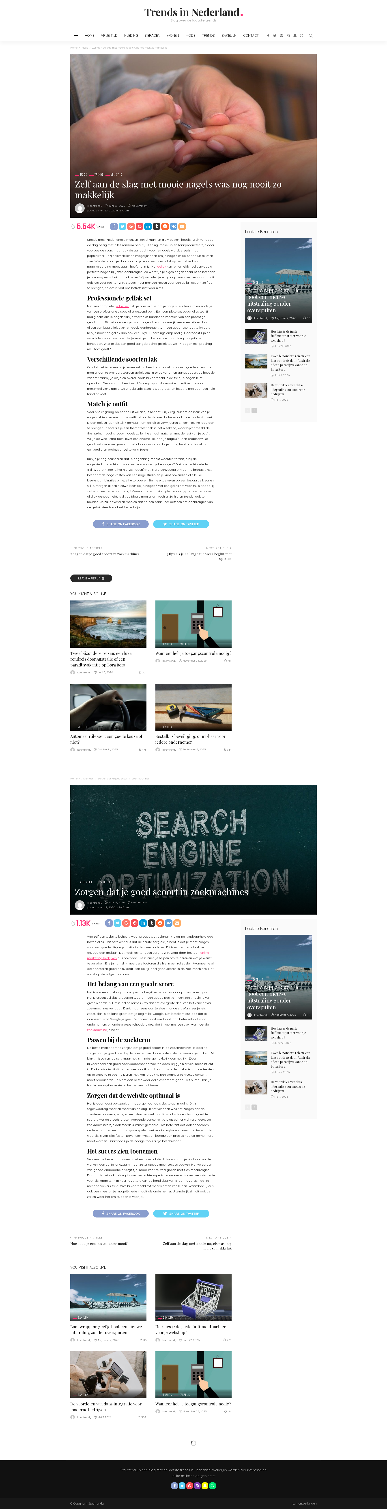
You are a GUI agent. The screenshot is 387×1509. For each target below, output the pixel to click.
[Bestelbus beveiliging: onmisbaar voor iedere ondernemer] (193, 707)
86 (308, 318)
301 (144, 672)
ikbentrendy (94, 205)
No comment (139, 205)
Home (89, 35)
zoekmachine (97, 1030)
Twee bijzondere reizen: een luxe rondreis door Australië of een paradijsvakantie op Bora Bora (101, 659)
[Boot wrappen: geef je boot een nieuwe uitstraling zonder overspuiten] (278, 280)
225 (229, 1340)
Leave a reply (89, 578)
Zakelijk (228, 35)
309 (143, 1417)
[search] (311, 35)
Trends (208, 35)
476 (144, 749)
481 (230, 660)
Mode (190, 35)
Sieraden (152, 35)
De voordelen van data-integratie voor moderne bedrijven (288, 389)
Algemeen (86, 882)
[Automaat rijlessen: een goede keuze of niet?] (108, 707)
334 (229, 749)
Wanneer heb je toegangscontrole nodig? (193, 653)
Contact (251, 35)
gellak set (122, 306)
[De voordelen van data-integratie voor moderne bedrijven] (256, 390)
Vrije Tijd (109, 35)
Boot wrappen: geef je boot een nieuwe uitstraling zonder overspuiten (273, 300)
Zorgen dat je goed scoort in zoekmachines (104, 553)
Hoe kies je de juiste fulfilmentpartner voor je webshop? (288, 336)
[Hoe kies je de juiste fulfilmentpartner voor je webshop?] (256, 336)
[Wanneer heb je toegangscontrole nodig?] (193, 623)
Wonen (173, 35)
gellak (161, 266)
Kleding (131, 35)
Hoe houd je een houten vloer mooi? (99, 1243)
